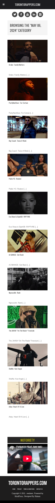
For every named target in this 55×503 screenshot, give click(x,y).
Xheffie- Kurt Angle (15, 368)
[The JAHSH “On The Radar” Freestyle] (27, 317)
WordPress (19, 496)
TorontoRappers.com (27, 4)
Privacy (19, 489)
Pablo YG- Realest (15, 178)
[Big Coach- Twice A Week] (27, 127)
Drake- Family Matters (16, 64)
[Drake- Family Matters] (27, 51)
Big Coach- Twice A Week (17, 140)
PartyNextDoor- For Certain (18, 102)
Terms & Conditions (28, 489)
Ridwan (37, 496)
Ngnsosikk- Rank (14, 292)
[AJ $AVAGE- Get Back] (27, 241)
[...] (27, 75)
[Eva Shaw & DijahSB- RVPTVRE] (27, 203)
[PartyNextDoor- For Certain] (27, 89)
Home (13, 489)
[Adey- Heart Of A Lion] (27, 393)
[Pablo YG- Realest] (27, 165)
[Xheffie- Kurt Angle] (27, 355)
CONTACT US (39, 489)
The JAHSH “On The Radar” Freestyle (21, 330)
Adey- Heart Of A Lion (16, 406)
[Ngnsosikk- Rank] (27, 279)
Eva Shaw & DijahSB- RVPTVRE (19, 216)
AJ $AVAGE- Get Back (16, 254)
